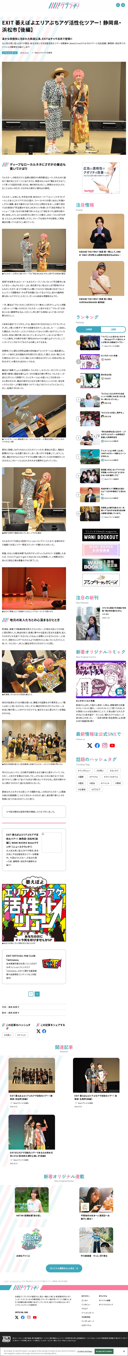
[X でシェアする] (38, 1031)
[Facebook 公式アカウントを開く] (22, 1317)
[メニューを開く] (123, 5)
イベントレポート (10, 53)
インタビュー (86, 1304)
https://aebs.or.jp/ (69, 1340)
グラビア (85, 1308)
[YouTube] (112, 745)
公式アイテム (86, 1325)
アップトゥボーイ (88, 1321)
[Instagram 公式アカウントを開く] (28, 1317)
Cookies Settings (84, 1351)
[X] (89, 745)
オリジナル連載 (104, 1300)
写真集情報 (86, 1317)
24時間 (89, 329)
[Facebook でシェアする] (44, 1031)
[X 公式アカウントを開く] (16, 1317)
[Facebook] (97, 745)
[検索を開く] (118, 5)
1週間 (113, 329)
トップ (6, 1281)
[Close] (124, 1351)
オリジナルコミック (106, 1304)
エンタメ (85, 1300)
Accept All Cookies (104, 1351)
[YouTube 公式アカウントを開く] (34, 1317)
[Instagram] (104, 745)
